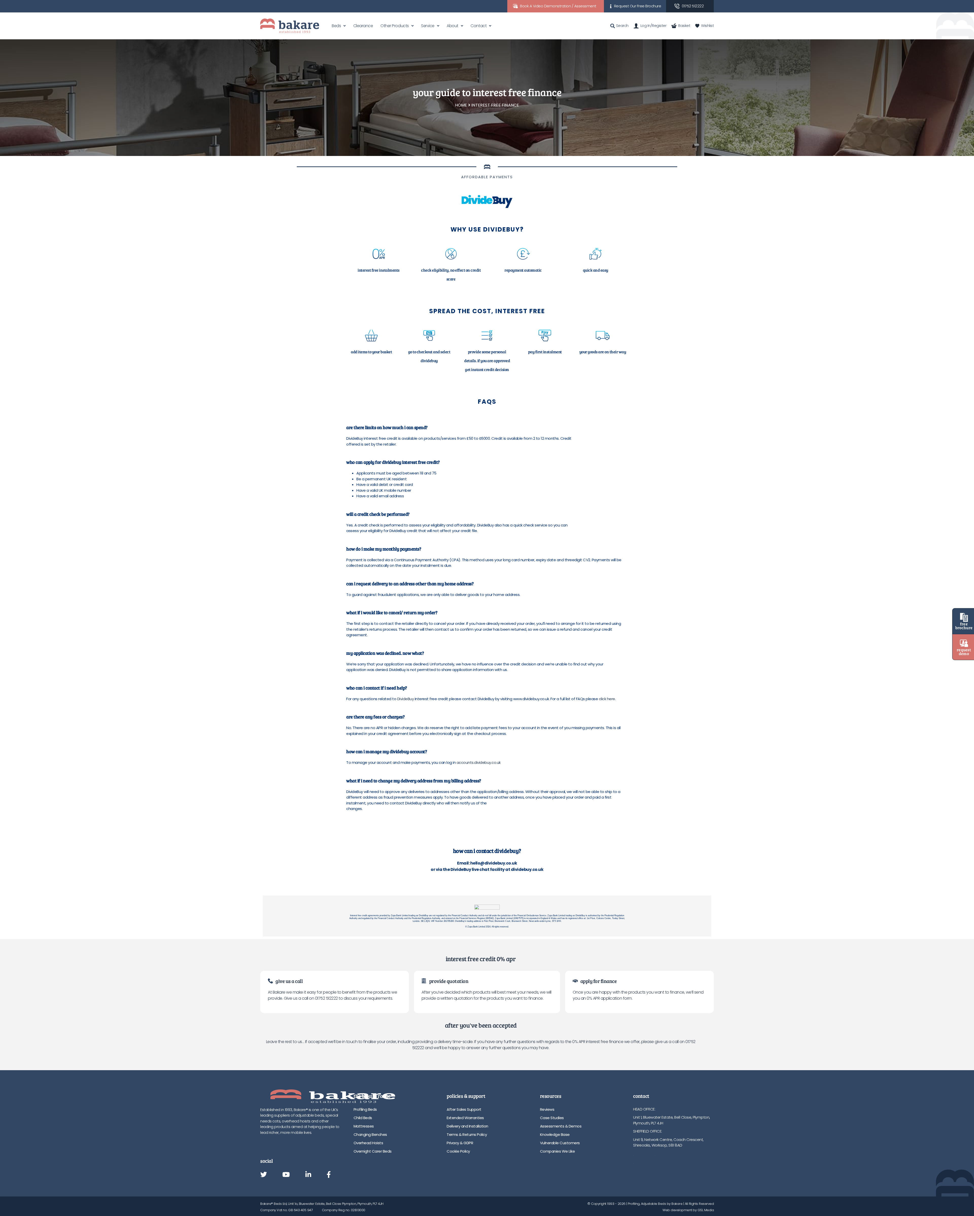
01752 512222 (693, 6)
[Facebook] (329, 1175)
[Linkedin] (308, 1175)
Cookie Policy (458, 1151)
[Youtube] (286, 1175)
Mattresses (364, 1126)
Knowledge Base (555, 1134)
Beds (336, 26)
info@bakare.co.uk (649, 1161)
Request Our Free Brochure (637, 6)
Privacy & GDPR (460, 1142)
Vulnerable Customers (560, 1142)
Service (427, 26)
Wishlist (707, 25)
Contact (478, 26)
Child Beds (363, 1117)
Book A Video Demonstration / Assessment (558, 6)
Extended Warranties (465, 1117)
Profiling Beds (365, 1109)
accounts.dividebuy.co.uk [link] (479, 762)
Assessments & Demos (561, 1126)
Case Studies (552, 1117)
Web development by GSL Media (688, 1210)
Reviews (547, 1109)
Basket (684, 25)
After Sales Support (464, 1109)
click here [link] (607, 698)
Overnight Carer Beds (373, 1151)
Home (461, 105)
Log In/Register (653, 25)
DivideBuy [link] (405, 698)
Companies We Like (557, 1151)
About (452, 26)
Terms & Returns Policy (467, 1134)
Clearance (363, 26)
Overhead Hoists (368, 1142)
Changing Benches (370, 1134)
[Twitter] (263, 1175)
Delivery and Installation (467, 1126)
